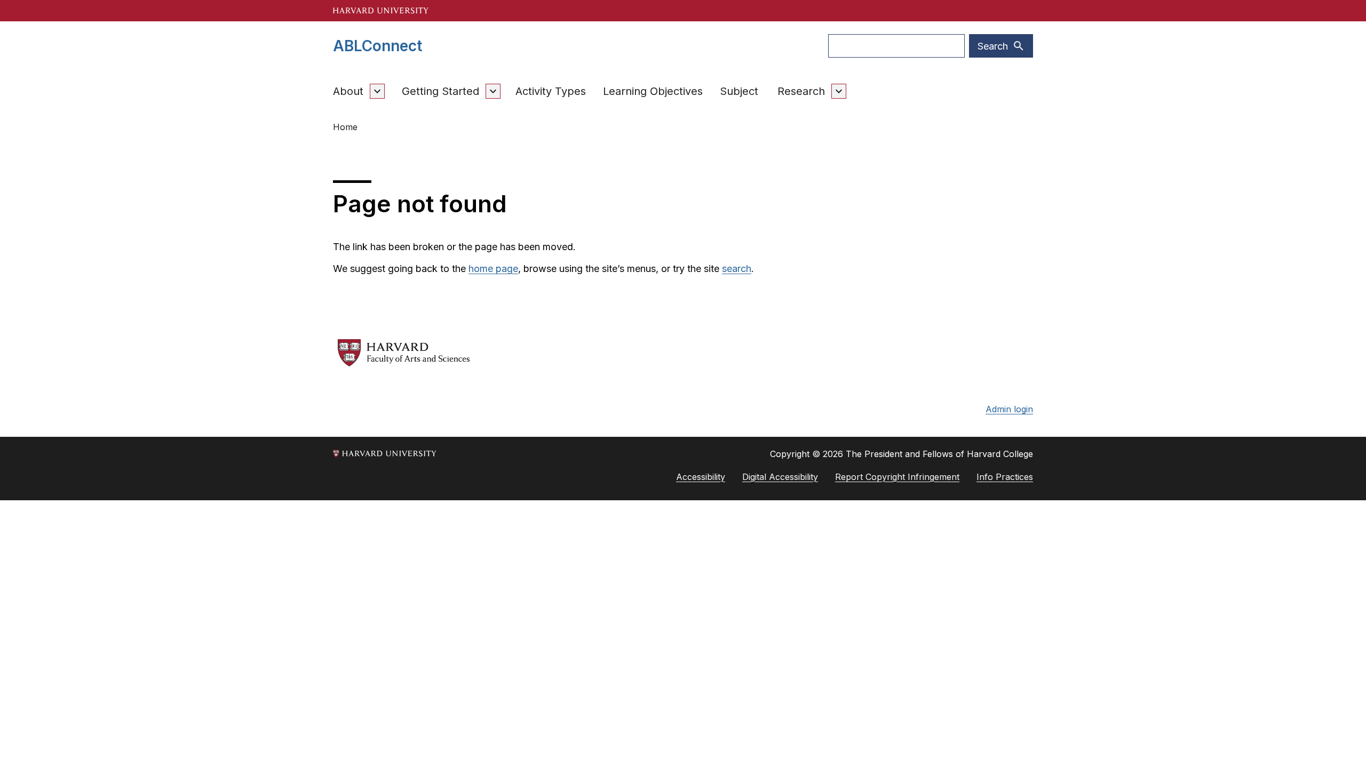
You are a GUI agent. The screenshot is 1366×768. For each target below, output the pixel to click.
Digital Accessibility (780, 476)
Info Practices (1004, 476)
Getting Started (440, 91)
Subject (739, 91)
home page (493, 268)
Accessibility (700, 476)
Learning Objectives (653, 91)
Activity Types (550, 91)
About (348, 91)
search (736, 268)
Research (801, 91)
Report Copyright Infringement (897, 476)
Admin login (1009, 409)
